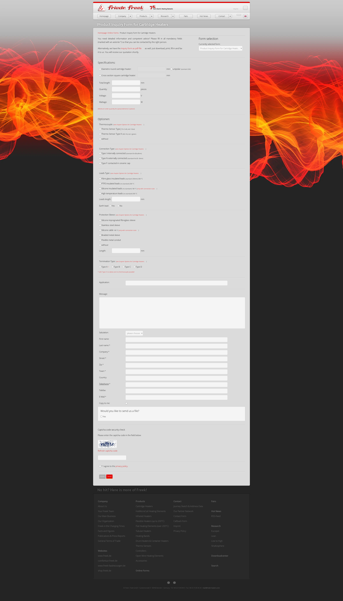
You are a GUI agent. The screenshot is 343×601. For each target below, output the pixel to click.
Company (103, 501)
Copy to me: (104, 403)
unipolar (182, 69)
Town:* (102, 371)
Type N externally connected (122, 158)
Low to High (217, 540)
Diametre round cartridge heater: (116, 69)
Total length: (104, 82)
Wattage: (103, 102)
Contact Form (180, 516)
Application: (104, 282)
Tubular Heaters (143, 531)
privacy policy (122, 466)
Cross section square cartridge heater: (118, 75)
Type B (117, 266)
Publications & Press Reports (111, 535)
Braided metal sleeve (110, 235)
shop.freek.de (104, 570)
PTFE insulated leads (117, 183)
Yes (113, 205)
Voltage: (102, 95)
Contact (177, 501)
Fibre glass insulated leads (122, 178)
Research (216, 526)
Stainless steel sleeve (110, 225)
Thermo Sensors (143, 545)
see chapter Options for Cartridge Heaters (128, 125)
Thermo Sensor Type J (118, 129)
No (121, 205)
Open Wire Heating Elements (149, 555)
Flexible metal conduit (111, 240)
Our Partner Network (183, 511)
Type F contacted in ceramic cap (115, 163)
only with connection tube (146, 189)
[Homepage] (138, 11)
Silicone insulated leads (129, 188)
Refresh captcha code (107, 450)
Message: (103, 294)
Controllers (141, 550)
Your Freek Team (106, 511)
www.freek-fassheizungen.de (111, 565)
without (104, 138)
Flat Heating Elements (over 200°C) (152, 526)
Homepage (102, 33)
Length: (102, 250)
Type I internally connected (121, 153)
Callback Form (180, 521)
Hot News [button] (204, 16)
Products (140, 501)
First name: (104, 339)
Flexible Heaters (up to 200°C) (150, 521)
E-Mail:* (102, 396)
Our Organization (106, 521)
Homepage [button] (104, 16)
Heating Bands (143, 535)
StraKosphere (217, 545)
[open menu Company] (130, 16)
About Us (102, 506)
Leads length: (105, 199)
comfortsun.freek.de (107, 560)
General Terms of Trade (109, 540)
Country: (103, 377)
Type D (139, 266)
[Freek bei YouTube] (174, 582)
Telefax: (102, 390)
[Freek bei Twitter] (168, 582)
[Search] (245, 8)
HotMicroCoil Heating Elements (151, 511)
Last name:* (104, 345)
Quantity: (103, 89)
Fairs (213, 501)
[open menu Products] (151, 16)
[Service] (238, 15)
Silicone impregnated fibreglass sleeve (118, 220)
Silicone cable (120, 230)
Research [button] (165, 16)
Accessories (141, 560)
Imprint (235, 9)
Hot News (216, 511)
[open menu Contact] (230, 16)
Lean (213, 535)
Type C (128, 266)
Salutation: (104, 332)
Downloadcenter (219, 555)
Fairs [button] (186, 16)
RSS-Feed (216, 516)
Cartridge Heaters (144, 506)
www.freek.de (104, 555)
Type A (105, 266)
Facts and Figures (106, 531)
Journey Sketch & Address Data (188, 506)
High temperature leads (119, 193)
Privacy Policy (180, 531)
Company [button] (122, 16)
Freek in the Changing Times (111, 526)
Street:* (102, 358)
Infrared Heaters (143, 516)
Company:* (104, 351)
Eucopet (215, 531)
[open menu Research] (173, 16)
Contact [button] (222, 16)
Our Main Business (107, 516)
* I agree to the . (114, 466)
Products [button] (143, 16)
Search (214, 565)
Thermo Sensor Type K (118, 133)
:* (104, 383)
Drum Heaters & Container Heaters (152, 540)
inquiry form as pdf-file (131, 48)
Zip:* (101, 364)
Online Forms (113, 33)
